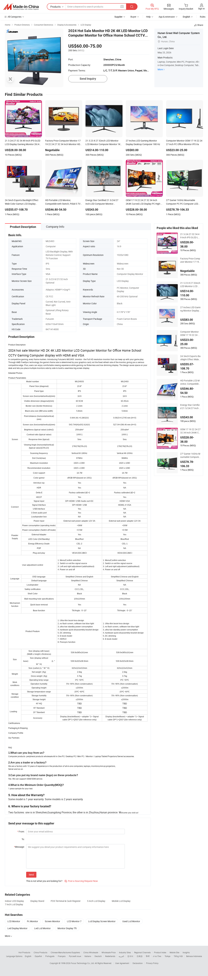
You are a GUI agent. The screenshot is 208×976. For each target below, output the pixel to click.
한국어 (130, 956)
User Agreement (122, 963)
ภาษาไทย (157, 956)
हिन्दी (148, 956)
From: (21, 831)
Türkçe (167, 956)
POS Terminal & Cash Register (66, 900)
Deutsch (98, 956)
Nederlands (110, 956)
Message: (19, 846)
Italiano (87, 956)
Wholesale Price (109, 952)
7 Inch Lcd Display (14, 904)
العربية (121, 956)
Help (148, 16)
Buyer (133, 16)
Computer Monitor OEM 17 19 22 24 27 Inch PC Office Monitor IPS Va (190, 333)
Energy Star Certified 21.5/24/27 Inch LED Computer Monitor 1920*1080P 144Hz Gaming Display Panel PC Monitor (190, 406)
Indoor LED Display (14, 900)
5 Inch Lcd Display (96, 900)
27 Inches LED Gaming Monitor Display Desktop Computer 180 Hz (190, 309)
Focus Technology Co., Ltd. (83, 963)
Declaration (138, 963)
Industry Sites (125, 952)
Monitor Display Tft (67, 928)
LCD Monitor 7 (74, 921)
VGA (48, 274)
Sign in (201, 8)
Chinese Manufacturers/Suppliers (65, 952)
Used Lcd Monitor (131, 921)
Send (31, 874)
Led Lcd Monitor (42, 928)
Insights (186, 952)
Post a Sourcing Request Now (81, 880)
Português (49, 956)
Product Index (160, 952)
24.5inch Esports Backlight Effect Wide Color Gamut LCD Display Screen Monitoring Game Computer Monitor (190, 358)
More (160, 69)
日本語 (140, 956)
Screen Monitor (52, 921)
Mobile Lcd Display (121, 900)
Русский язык (75, 956)
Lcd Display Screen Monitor (102, 921)
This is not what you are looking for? (44, 880)
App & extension (167, 16)
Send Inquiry (88, 78)
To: (23, 839)
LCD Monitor (13, 921)
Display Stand (37, 900)
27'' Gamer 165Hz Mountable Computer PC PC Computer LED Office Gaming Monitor (190, 455)
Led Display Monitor (17, 928)
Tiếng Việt (178, 956)
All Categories (14, 16)
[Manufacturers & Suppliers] (21, 6)
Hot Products (24, 952)
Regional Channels (142, 952)
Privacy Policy (152, 963)
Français (61, 956)
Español (38, 956)
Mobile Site (174, 952)
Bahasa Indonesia (194, 956)
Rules (202, 16)
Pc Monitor (32, 921)
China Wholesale (90, 952)
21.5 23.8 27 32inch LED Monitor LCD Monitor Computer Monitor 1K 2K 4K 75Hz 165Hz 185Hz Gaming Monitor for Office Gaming (190, 284)
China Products (40, 952)
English (28, 956)
